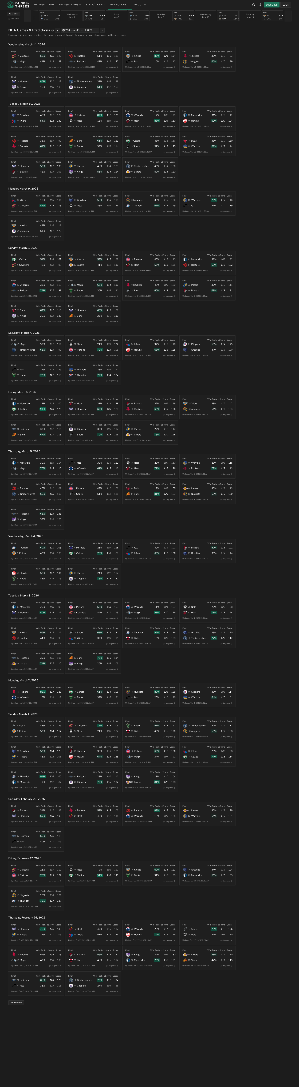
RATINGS (39, 4)
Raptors (81, 56)
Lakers (137, 171)
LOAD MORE (16, 1002)
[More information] (52, 30)
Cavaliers (25, 56)
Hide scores (15, 19)
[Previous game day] (57, 30)
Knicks (137, 56)
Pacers (80, 166)
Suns (79, 140)
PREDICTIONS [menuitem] (118, 4)
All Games (13, 13)
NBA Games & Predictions (29, 30)
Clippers (81, 87)
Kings (23, 87)
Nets (79, 120)
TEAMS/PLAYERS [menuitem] (68, 4)
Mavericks (196, 115)
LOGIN (286, 4)
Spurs (136, 146)
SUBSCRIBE (271, 4)
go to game (53, 67)
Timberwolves (84, 81)
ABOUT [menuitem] (138, 4)
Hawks (195, 120)
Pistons (81, 115)
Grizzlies (24, 115)
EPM (51, 4)
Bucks (80, 146)
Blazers (24, 171)
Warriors (195, 146)
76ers (23, 120)
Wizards (138, 115)
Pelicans (81, 61)
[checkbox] (9, 19)
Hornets (24, 81)
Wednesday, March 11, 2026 (78, 30)
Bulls (194, 140)
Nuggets (195, 61)
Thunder (137, 205)
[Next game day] (102, 30)
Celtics (136, 140)
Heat (136, 120)
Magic (23, 61)
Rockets (194, 56)
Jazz (136, 61)
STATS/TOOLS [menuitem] (94, 4)
